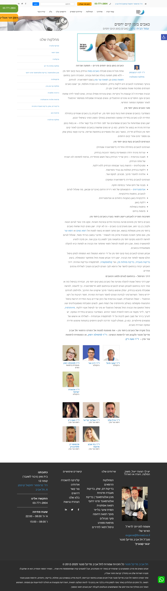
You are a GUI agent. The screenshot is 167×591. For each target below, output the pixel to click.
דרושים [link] (76, 493)
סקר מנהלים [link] (107, 518)
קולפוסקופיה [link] (106, 262)
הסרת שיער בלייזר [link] (104, 510)
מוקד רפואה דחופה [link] (103, 514)
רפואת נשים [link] (118, 79)
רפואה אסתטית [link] (105, 505)
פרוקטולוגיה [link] (55, 79)
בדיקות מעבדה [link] (143, 262)
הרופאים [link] (109, 484)
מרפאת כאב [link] (55, 113)
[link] (164, 37)
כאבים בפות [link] (93, 71)
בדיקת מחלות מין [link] (126, 262)
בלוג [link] (133, 28)
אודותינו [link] (75, 484)
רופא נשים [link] (81, 230)
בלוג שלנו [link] (74, 497)
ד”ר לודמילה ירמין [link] (97, 334)
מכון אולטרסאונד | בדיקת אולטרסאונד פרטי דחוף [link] (42, 72)
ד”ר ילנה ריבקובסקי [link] (137, 74)
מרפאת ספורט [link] (106, 523)
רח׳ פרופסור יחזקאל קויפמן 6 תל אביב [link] (129, 4)
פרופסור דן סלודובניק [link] (74, 445)
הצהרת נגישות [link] (72, 502)
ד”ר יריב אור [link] (94, 363)
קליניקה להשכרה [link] (70, 480)
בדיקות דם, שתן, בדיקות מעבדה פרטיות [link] (45, 106)
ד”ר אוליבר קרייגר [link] (91, 420)
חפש (35, 4)
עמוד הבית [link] (143, 28)
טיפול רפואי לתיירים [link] (103, 527)
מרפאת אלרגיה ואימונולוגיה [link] (49, 99)
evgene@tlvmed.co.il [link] (138, 535)
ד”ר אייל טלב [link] (114, 420)
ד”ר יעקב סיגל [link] (113, 363)
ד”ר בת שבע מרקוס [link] (94, 445)
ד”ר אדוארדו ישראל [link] (73, 390)
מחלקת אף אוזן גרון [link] (52, 86)
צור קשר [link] (75, 489)
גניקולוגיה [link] (56, 59)
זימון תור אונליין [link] (84, 4)
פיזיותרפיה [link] (70, 307)
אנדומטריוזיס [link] (139, 189)
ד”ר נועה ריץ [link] (132, 339)
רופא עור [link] (68, 230)
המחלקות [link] (108, 480)
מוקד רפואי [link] (55, 52)
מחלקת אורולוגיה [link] (53, 119)
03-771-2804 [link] (9, 7)
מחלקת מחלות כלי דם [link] (51, 66)
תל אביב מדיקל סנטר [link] (136, 564)
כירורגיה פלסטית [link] (53, 93)
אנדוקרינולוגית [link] (54, 46)
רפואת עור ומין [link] (101, 79)
